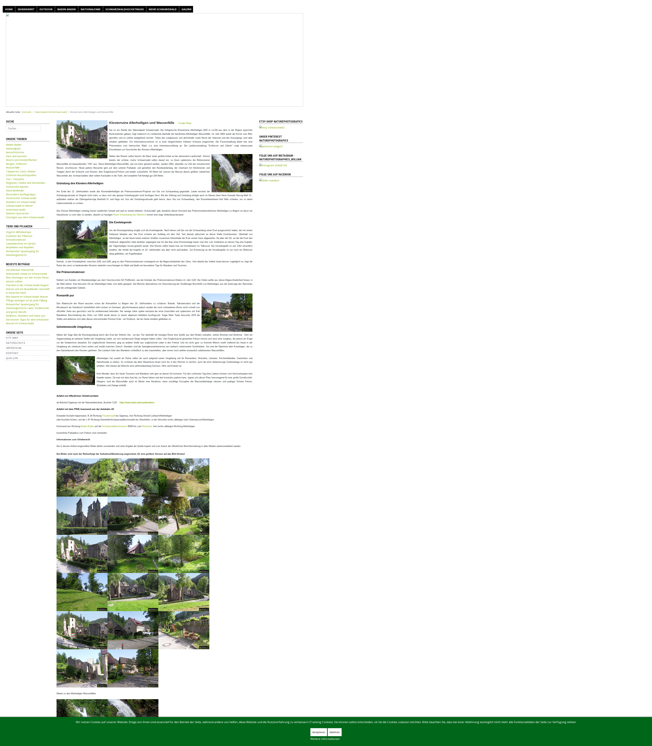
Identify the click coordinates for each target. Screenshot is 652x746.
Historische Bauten (17, 186)
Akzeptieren (318, 732)
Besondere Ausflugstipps (21, 194)
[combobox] (23, 128)
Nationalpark (91, 9)
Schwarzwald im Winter (19, 205)
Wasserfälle (13, 167)
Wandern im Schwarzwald (21, 202)
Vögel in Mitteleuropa (18, 232)
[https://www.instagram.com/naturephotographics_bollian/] (273, 165)
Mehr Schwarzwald (163, 9)
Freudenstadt (108, 415)
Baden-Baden (66, 9)
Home (9, 9)
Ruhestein (147, 426)
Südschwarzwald (15, 209)
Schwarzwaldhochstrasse (114, 426)
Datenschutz (15, 342)
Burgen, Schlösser (16, 163)
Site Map (12, 337)
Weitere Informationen (325, 739)
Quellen (12, 358)
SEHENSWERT (26, 9)
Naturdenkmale (15, 190)
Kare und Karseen (16, 156)
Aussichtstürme (15, 152)
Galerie (187, 9)
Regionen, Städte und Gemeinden (25, 182)
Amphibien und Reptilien (20, 247)
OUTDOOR (45, 9)
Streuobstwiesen (16, 239)
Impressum (13, 348)
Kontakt (12, 353)
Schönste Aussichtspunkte (21, 175)
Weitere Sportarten (17, 213)
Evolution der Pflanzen (19, 236)
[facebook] (269, 180)
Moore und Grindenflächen (21, 160)
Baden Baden (14, 144)
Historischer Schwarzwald (21, 198)
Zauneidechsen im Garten (21, 243)
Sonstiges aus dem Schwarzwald (25, 217)
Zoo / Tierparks (15, 179)
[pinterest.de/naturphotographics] (271, 146)
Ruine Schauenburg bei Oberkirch (129, 214)
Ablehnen (335, 732)
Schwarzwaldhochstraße (124, 9)
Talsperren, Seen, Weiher (21, 171)
